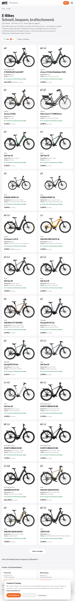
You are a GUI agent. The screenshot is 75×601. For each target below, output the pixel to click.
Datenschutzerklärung (13, 590)
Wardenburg (44, 573)
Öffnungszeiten (13, 3)
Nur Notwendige (29, 595)
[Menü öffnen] (72, 3)
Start (3, 8)
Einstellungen (42, 595)
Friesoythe (7, 573)
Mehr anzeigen (37, 551)
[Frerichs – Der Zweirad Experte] (4, 3)
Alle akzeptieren (13, 595)
